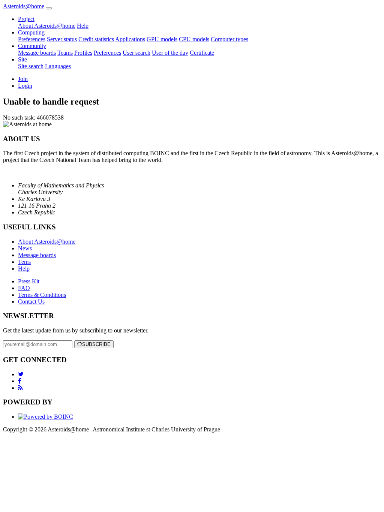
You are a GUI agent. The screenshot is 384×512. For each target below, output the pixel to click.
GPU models (162, 39)
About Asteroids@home (46, 25)
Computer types (229, 39)
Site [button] (22, 59)
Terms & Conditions (42, 295)
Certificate (202, 52)
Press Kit (28, 281)
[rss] (20, 388)
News (25, 248)
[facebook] (19, 381)
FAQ (24, 288)
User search (136, 52)
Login (25, 85)
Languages (58, 66)
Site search (31, 66)
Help (82, 25)
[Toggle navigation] (49, 8)
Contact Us (31, 301)
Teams (65, 52)
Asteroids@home (23, 6)
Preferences (31, 39)
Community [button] (32, 46)
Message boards (37, 52)
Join (23, 79)
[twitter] (21, 374)
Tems (24, 262)
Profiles (83, 52)
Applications (130, 39)
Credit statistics (96, 39)
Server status (62, 39)
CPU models (194, 39)
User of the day (170, 52)
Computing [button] (31, 32)
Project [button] (26, 19)
